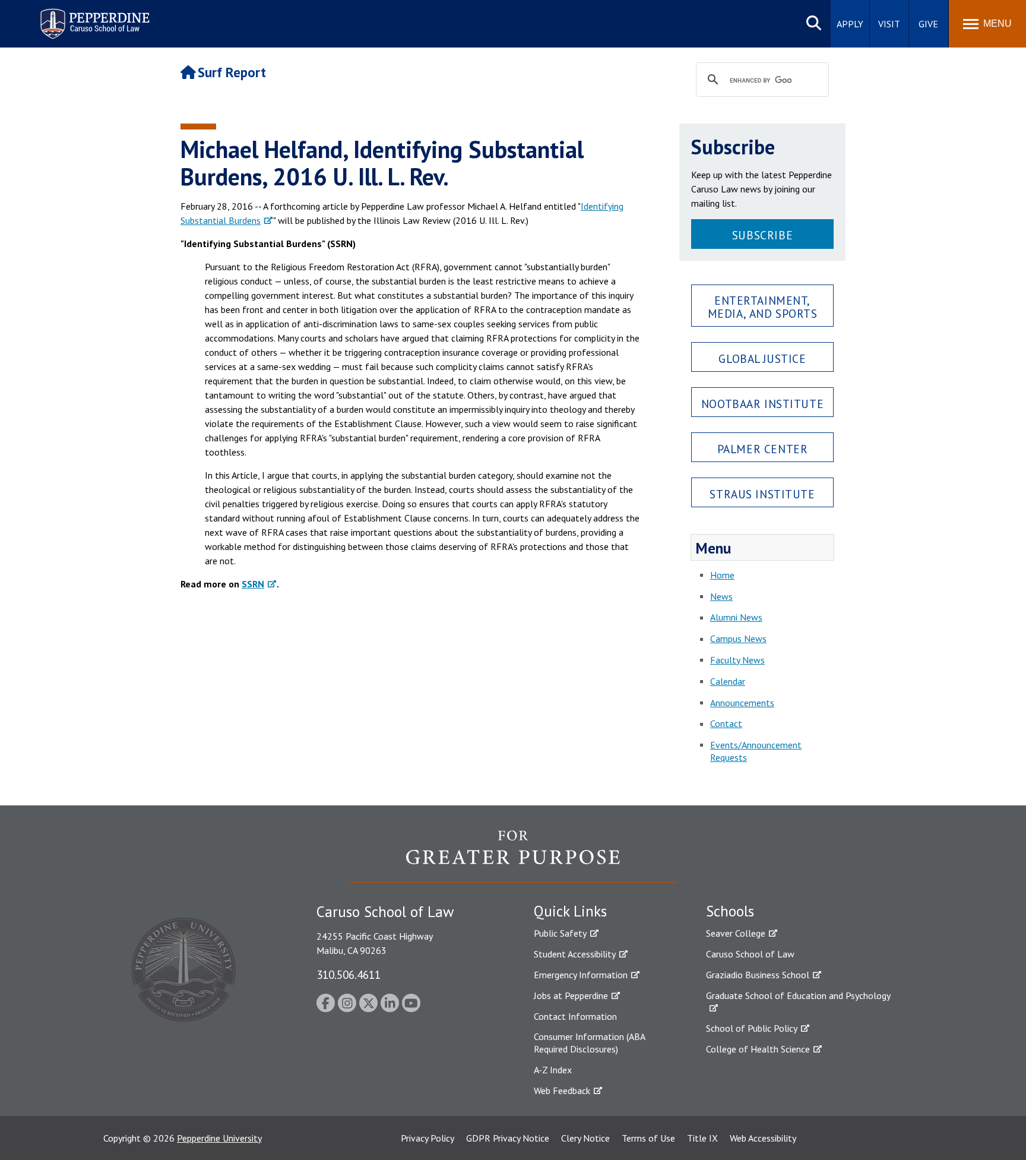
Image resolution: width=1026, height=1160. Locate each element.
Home (722, 575)
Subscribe (762, 234)
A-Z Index (553, 1070)
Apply (850, 24)
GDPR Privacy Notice (507, 1138)
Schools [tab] (730, 911)
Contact (726, 723)
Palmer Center (762, 448)
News (721, 596)
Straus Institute (762, 493)
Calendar (727, 681)
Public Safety (560, 933)
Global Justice (762, 358)
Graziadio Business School (757, 975)
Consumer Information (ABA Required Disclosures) (589, 1043)
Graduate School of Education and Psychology (798, 995)
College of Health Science (758, 1049)
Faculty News (737, 660)
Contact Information (575, 1016)
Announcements (742, 703)
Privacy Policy (427, 1138)
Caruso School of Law (750, 954)
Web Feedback (562, 1090)
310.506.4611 (348, 974)
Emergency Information (581, 975)
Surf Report (232, 72)
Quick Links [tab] (570, 911)
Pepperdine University (219, 1138)
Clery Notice (585, 1138)
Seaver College (735, 933)
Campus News (738, 638)
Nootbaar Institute (762, 403)
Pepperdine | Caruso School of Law (93, 16)
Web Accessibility (763, 1138)
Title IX (702, 1138)
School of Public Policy (751, 1028)
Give (928, 24)
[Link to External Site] (513, 856)
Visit (889, 24)
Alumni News (736, 617)
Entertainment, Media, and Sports (763, 306)
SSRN (253, 584)
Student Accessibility (575, 954)
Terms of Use (648, 1138)
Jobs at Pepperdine (571, 995)
